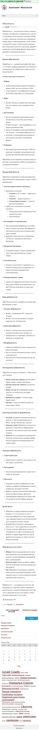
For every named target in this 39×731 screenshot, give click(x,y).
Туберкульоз (14, 709)
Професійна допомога (12, 694)
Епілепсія (27, 686)
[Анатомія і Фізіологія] (19, 10)
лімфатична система (22, 711)
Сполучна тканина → (29, 610)
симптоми (29, 716)
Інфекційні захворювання (13, 675)
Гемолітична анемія (12, 680)
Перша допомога (11, 691)
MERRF (26, 672)
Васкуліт (4, 680)
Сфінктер (26, 706)
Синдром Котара (6, 637)
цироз (20, 720)
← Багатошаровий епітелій (11, 610)
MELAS (22, 672)
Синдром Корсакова (7, 631)
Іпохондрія (4, 634)
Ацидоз (17, 678)
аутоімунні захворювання (8, 711)
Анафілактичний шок (8, 678)
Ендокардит (6, 686)
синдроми (12, 720)
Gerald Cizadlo (11, 671)
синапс (3, 720)
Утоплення (21, 709)
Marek (7, 27)
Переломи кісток (24, 688)
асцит (25, 709)
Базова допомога (28, 678)
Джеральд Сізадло (21, 682)
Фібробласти (20, 604)
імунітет (27, 720)
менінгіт (15, 713)
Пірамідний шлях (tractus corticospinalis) (13, 698)
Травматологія (6, 709)
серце (19, 716)
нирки (21, 713)
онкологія (27, 713)
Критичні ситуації (10, 688)
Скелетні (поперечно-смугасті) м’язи (11, 707)
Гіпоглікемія (5, 683)
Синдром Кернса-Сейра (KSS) (18, 702)
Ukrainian (28, 1)
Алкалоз (28, 675)
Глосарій (9, 604)
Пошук (3, 615)
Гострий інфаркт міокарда (23, 680)
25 (9, 660)
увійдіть (10, 1)
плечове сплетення (9, 717)
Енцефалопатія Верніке (7, 625)
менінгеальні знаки (7, 713)
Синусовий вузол (18, 703)
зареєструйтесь (21, 1)
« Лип (19, 666)
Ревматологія (6, 702)
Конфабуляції (5, 628)
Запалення (33, 686)
